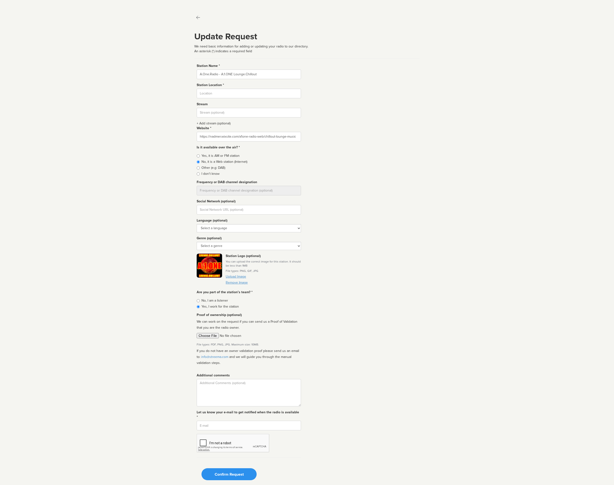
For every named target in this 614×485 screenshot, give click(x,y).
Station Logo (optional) (243, 256)
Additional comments (213, 375)
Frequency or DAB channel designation (227, 182)
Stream (202, 104)
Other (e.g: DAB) (213, 168)
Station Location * (210, 85)
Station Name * (208, 66)
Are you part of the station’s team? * (225, 292)
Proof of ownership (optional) (219, 315)
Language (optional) (212, 220)
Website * (204, 128)
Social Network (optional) (216, 201)
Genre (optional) (209, 238)
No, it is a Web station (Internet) (224, 162)
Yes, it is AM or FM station (220, 156)
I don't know (210, 174)
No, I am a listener (214, 300)
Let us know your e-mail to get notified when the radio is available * (248, 414)
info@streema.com (214, 357)
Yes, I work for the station (220, 306)
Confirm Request (229, 474)
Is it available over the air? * (218, 147)
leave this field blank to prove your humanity (18, 4)
